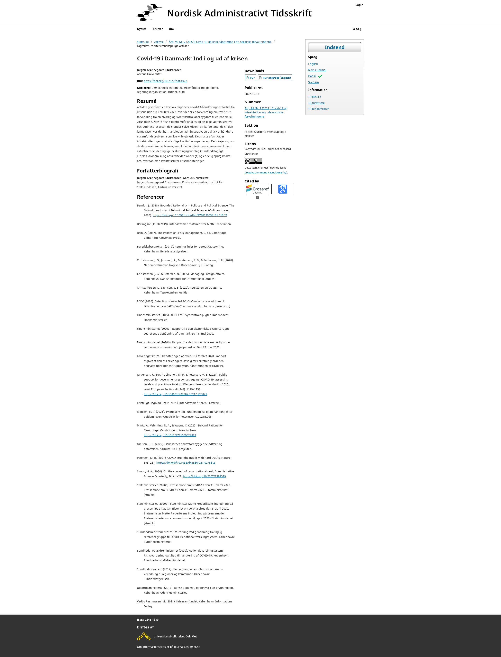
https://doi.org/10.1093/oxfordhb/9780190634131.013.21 (190, 215)
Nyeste (141, 29)
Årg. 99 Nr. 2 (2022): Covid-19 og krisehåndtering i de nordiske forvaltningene (220, 42)
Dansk (312, 76)
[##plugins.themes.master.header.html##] (250, 13)
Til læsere (314, 97)
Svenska (313, 82)
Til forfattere (316, 103)
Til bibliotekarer (318, 109)
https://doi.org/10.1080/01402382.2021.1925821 (175, 394)
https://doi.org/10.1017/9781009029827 (170, 435)
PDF (252, 77)
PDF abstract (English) (276, 77)
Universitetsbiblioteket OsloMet (175, 636)
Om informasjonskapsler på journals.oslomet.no (168, 647)
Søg (358, 29)
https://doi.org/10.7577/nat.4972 (165, 81)
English (313, 64)
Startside (143, 42)
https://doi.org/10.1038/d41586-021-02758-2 (185, 462)
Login (359, 5)
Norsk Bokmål (317, 70)
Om (172, 29)
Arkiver (158, 29)
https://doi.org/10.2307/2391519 (204, 476)
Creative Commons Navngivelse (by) (266, 172)
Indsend (335, 47)
